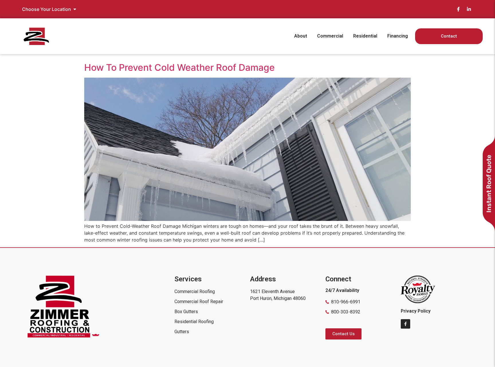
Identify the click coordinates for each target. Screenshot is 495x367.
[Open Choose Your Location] (74, 9)
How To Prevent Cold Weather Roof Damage (179, 67)
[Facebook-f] (458, 9)
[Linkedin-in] (469, 9)
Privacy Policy (416, 311)
